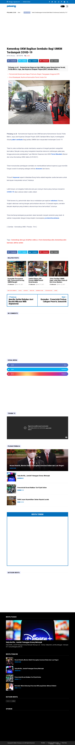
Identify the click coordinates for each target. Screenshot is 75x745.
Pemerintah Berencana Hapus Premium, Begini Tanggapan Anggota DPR (34, 74)
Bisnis (60, 12)
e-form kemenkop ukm (45, 240)
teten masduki (48, 290)
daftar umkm (18, 243)
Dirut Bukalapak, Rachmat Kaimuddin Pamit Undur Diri (28, 77)
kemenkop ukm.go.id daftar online (24, 240)
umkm (28, 55)
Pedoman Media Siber (53, 742)
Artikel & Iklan (26, 1)
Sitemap (58, 743)
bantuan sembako (12, 290)
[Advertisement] (37, 28)
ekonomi (26, 290)
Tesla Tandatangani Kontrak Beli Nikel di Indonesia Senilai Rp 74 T (37, 12)
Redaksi (43, 742)
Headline (32, 290)
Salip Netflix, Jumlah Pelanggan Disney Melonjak (24, 642)
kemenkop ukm (39, 290)
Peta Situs (64, 742)
